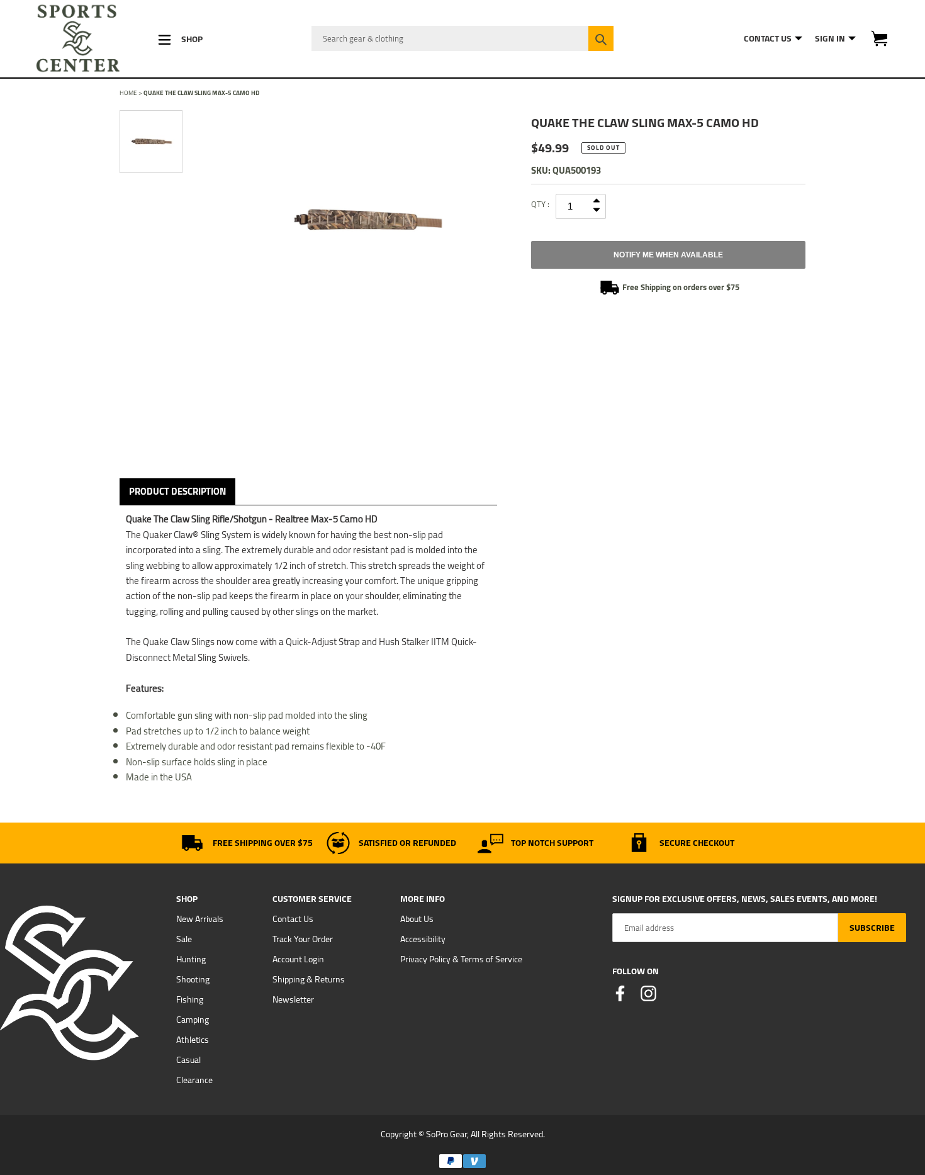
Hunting (191, 959)
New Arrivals (199, 919)
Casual (188, 1060)
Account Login (298, 959)
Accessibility (423, 939)
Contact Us (292, 919)
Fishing (189, 999)
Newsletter (293, 999)
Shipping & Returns (308, 979)
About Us (417, 919)
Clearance (194, 1080)
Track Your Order (302, 939)
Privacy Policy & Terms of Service (461, 959)
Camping (192, 1019)
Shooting (193, 979)
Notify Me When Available (668, 254)
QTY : (540, 203)
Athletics (192, 1040)
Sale (184, 939)
